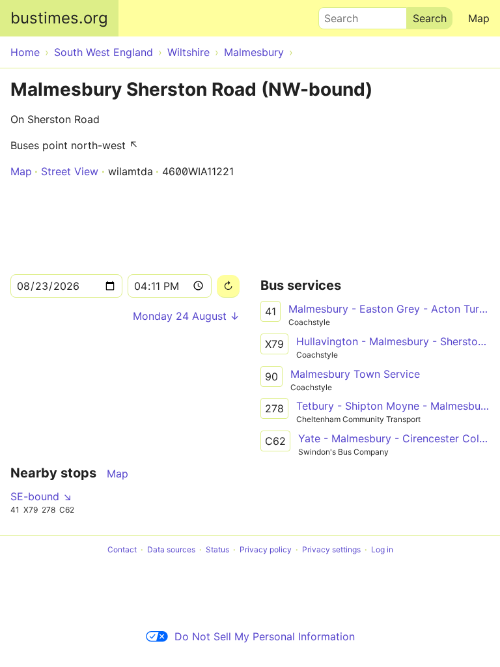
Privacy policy (266, 549)
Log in (382, 549)
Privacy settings (331, 549)
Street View (69, 171)
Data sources (171, 549)
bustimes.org (59, 17)
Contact (122, 549)
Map (479, 18)
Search (335, 14)
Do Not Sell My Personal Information (264, 636)
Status (217, 549)
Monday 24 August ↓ (186, 315)
